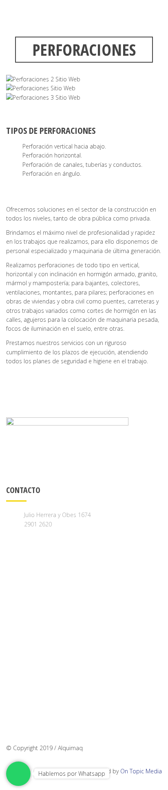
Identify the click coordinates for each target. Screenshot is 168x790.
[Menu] (161, 16)
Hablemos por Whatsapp (71, 773)
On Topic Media (141, 771)
